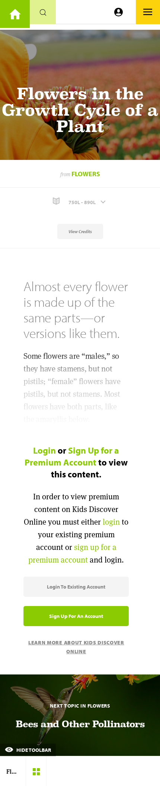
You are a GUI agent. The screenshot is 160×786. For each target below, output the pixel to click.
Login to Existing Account (76, 586)
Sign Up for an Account (76, 616)
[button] (80, 201)
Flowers (85, 174)
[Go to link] (15, 14)
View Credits (80, 231)
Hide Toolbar (33, 750)
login (111, 522)
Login (44, 450)
